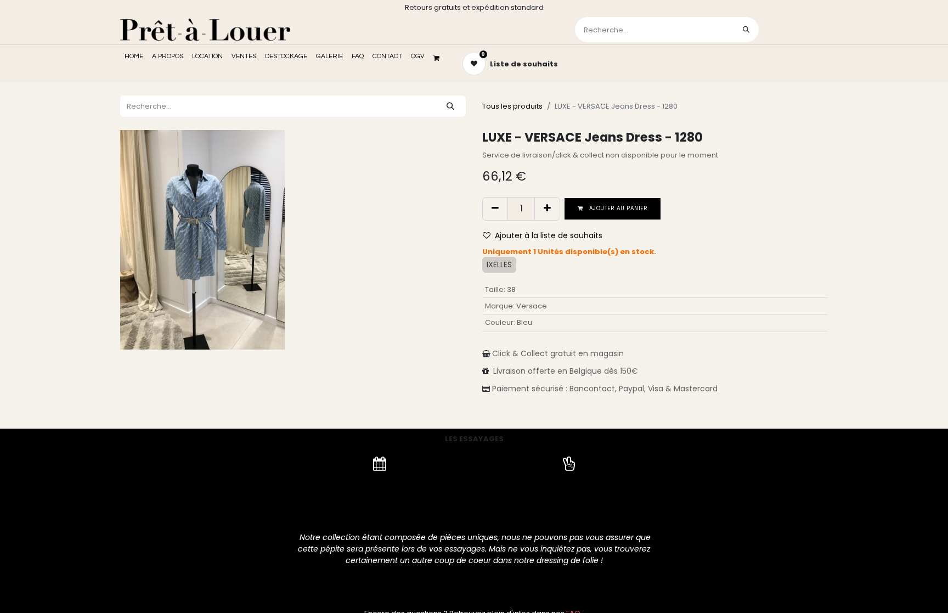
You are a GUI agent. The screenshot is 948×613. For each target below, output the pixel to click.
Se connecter (794, 29)
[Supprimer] (495, 208)
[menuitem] (134, 56)
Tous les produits (512, 106)
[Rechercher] (746, 29)
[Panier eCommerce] (440, 58)
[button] (547, 235)
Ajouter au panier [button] (618, 208)
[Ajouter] (547, 208)
